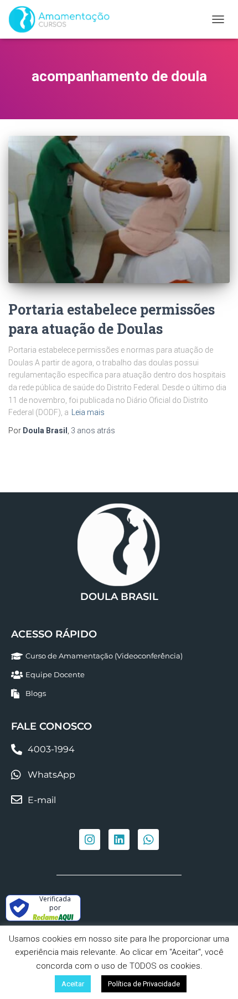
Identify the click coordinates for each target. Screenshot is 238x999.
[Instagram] (89, 839)
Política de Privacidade (144, 984)
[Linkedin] (119, 839)
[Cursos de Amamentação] (63, 19)
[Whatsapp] (148, 839)
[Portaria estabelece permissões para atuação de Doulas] (119, 209)
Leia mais (88, 412)
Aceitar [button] (72, 984)
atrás (93, 430)
